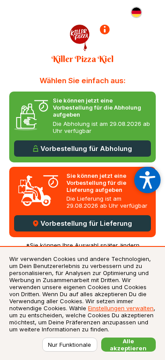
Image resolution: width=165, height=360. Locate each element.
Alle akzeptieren (128, 345)
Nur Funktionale (69, 344)
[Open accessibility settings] (147, 180)
